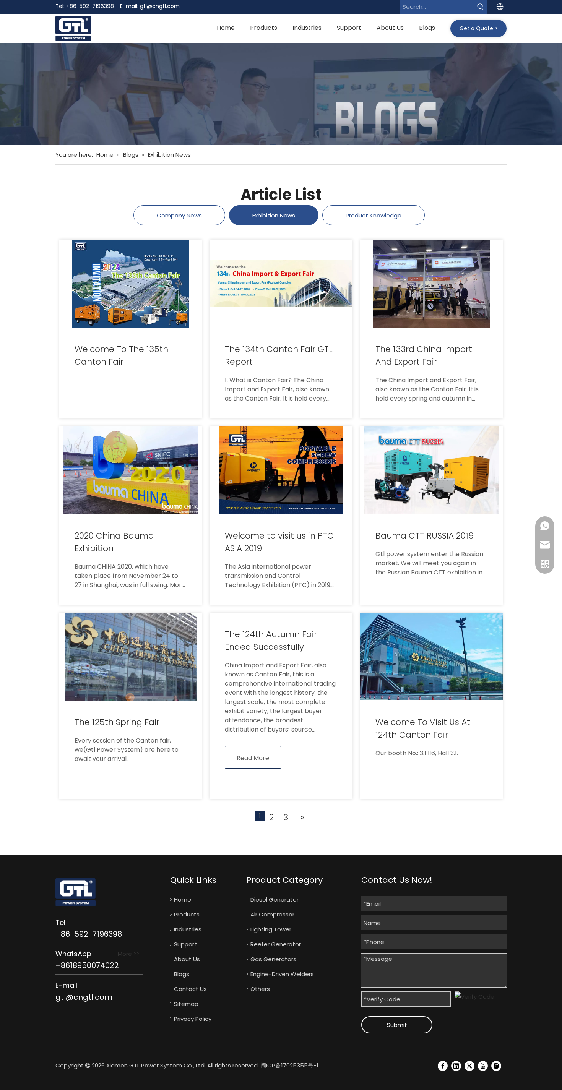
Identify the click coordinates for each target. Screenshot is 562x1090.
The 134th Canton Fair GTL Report (279, 355)
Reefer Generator (275, 944)
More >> (129, 954)
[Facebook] (443, 1065)
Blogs (181, 974)
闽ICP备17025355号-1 (289, 1065)
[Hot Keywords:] (480, 7)
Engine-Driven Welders (282, 974)
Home (182, 899)
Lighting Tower (270, 929)
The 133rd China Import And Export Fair (423, 355)
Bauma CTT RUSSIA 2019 (424, 536)
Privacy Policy (192, 1019)
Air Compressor (272, 914)
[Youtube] (483, 1065)
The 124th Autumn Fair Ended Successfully (271, 640)
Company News (179, 215)
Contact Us (190, 989)
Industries (187, 929)
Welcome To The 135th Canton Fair (121, 355)
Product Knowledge (373, 215)
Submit (397, 1025)
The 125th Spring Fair (117, 722)
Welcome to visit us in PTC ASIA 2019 (279, 542)
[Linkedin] (456, 1065)
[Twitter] (469, 1065)
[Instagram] (496, 1065)
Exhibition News (273, 215)
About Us (187, 959)
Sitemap (186, 1004)
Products (187, 914)
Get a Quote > (479, 28)
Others (260, 989)
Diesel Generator (274, 899)
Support (185, 944)
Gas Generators (273, 959)
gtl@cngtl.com (160, 6)
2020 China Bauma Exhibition (114, 542)
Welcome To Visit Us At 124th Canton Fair (422, 728)
